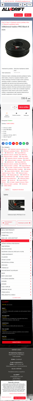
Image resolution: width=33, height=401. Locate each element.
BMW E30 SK (10, 153)
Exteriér (4, 281)
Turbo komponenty (7, 254)
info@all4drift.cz (18, 362)
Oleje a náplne (6, 286)
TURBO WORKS (7, 186)
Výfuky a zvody (6, 259)
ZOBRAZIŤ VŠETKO (16, 342)
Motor (5, 149)
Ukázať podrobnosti (6, 397)
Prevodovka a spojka (8, 262)
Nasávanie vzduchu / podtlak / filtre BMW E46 (15, 164)
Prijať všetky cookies (20, 398)
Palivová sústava (7, 249)
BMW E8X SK (10, 162)
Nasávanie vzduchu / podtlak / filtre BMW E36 (15, 154)
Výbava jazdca (6, 292)
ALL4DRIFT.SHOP (16, 297)
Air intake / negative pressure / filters (18, 182)
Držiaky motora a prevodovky (10, 243)
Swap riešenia (6, 246)
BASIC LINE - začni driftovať (9, 238)
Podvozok (4, 265)
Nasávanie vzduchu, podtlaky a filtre (19, 149)
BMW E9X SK (26, 175)
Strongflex (5, 268)
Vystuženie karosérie (8, 278)
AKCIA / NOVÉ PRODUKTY (8, 230)
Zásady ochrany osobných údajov (17, 393)
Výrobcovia (24, 184)
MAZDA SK (12, 180)
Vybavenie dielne (7, 289)
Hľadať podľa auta (14, 175)
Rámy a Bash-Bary (7, 276)
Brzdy (3, 273)
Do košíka (25, 107)
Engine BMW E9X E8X (9, 176)
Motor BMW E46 (21, 162)
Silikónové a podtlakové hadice (11, 151)
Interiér (4, 284)
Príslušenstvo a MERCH (8, 295)
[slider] (17, 72)
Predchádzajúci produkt (8, 223)
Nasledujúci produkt (23, 223)
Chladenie (5, 257)
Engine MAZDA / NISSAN (13, 171)
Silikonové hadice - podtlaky (11, 156)
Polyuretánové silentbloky (10, 270)
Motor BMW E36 (21, 153)
